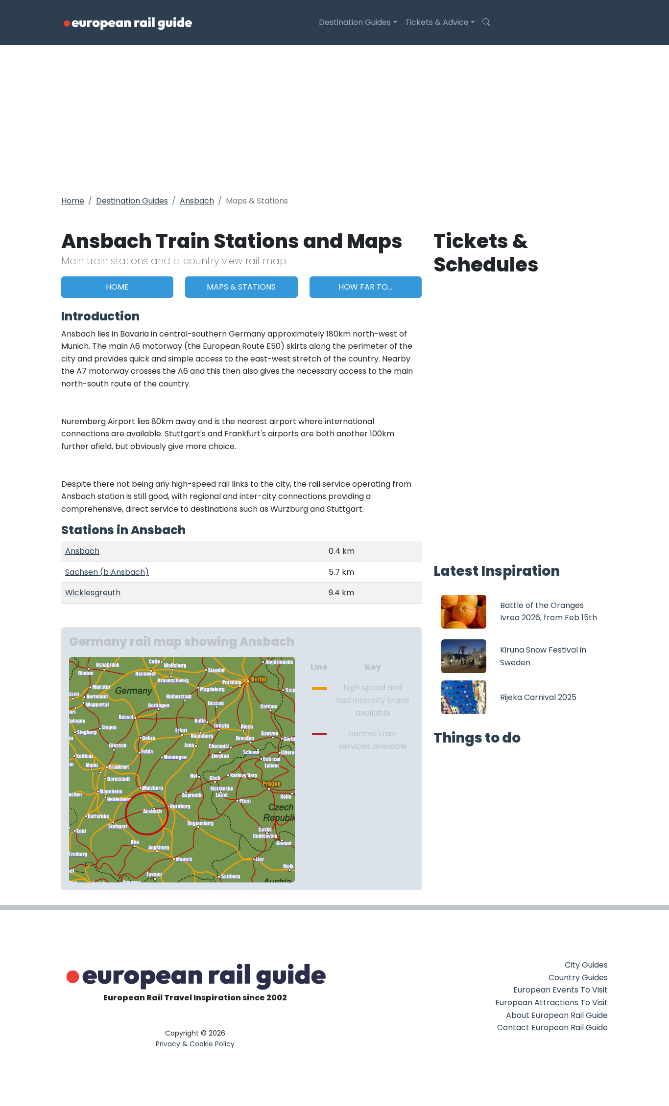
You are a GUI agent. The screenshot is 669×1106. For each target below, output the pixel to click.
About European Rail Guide (557, 1015)
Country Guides (578, 977)
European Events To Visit (560, 989)
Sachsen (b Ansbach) (107, 572)
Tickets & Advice (437, 22)
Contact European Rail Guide (552, 1027)
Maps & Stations (241, 287)
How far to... (365, 287)
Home (72, 200)
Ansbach (197, 200)
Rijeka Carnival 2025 (538, 697)
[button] (486, 22)
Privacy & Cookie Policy (195, 1044)
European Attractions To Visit (551, 1002)
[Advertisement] (334, 118)
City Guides (586, 965)
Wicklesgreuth (92, 592)
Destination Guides (355, 22)
